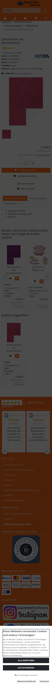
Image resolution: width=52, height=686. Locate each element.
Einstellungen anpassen (27, 675)
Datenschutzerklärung (26, 681)
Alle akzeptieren (26, 660)
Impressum (44, 681)
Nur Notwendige (26, 668)
